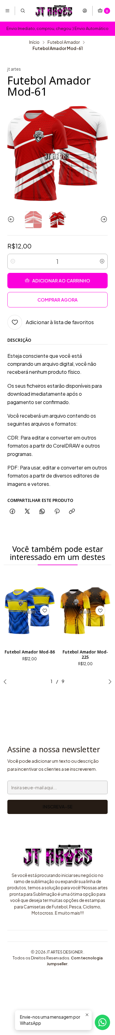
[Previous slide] (12, 219)
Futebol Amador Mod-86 (30, 652)
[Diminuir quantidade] (13, 261)
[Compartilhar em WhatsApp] (42, 511)
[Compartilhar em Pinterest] (57, 511)
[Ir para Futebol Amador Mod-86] (30, 610)
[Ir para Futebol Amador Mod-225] (85, 610)
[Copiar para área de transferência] (72, 511)
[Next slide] (103, 219)
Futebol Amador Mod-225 (85, 654)
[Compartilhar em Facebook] (12, 511)
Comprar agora (57, 300)
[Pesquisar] (22, 10)
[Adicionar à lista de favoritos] (45, 611)
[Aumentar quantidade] (102, 261)
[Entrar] (84, 10)
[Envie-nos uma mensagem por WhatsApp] (102, 1022)
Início (34, 42)
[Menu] (7, 10)
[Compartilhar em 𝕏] (27, 511)
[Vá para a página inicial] (54, 11)
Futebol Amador (64, 42)
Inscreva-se (58, 806)
